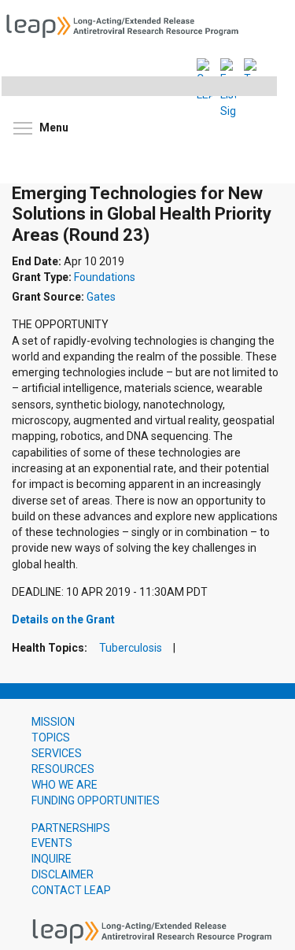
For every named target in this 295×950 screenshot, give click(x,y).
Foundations (104, 277)
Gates (101, 297)
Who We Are (64, 784)
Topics (50, 737)
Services (56, 753)
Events (51, 843)
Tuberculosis (130, 648)
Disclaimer (62, 874)
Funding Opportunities (95, 800)
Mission (53, 721)
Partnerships (70, 828)
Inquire (51, 858)
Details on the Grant (63, 619)
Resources (62, 769)
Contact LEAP (71, 890)
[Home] (127, 24)
